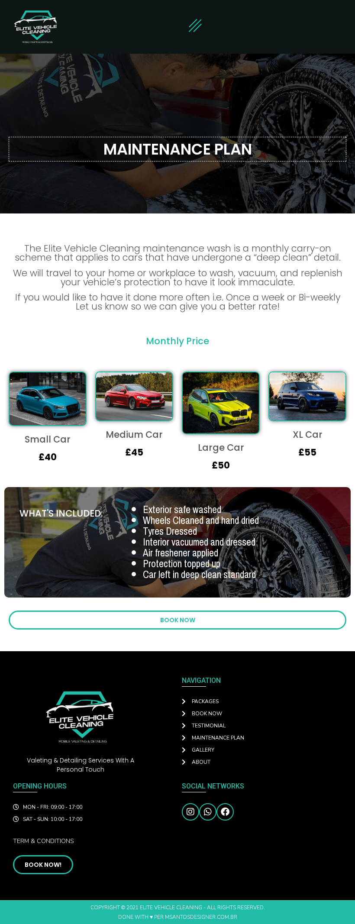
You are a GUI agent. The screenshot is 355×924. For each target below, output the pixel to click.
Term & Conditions (43, 841)
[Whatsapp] (207, 812)
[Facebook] (225, 812)
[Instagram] (190, 812)
